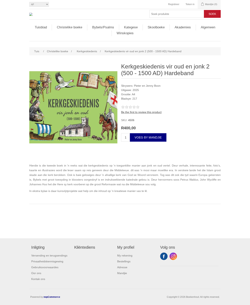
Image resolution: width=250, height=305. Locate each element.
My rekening (124, 255)
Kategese (131, 27)
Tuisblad (41, 27)
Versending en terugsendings (49, 255)
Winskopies (125, 33)
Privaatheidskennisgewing (47, 261)
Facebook (164, 256)
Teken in (190, 4)
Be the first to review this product (141, 112)
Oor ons (36, 273)
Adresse (122, 267)
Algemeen (208, 27)
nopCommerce (52, 297)
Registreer (173, 4)
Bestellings (123, 261)
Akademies (183, 27)
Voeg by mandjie (148, 137)
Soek (212, 13)
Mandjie (122, 273)
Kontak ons (38, 279)
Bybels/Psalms (103, 27)
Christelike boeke (69, 27)
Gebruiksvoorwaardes (44, 267)
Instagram (173, 256)
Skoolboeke (156, 27)
